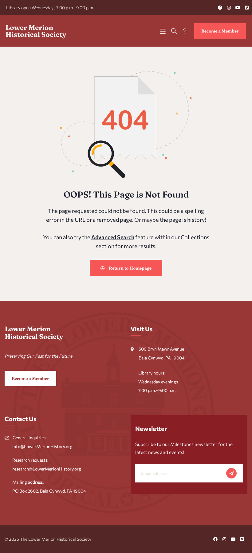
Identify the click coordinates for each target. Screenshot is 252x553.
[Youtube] (238, 8)
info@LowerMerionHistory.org (42, 446)
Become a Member (220, 31)
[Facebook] (220, 8)
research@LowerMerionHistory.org (46, 468)
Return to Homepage (130, 268)
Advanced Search (112, 237)
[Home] (36, 31)
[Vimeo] (247, 8)
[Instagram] (229, 8)
